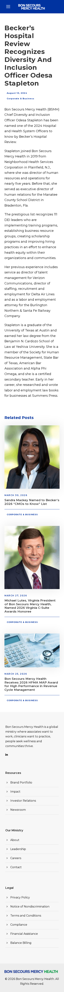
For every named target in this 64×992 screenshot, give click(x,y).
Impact (15, 791)
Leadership (18, 849)
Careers (15, 858)
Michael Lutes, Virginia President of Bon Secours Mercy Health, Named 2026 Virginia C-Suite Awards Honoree (29, 606)
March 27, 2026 (15, 595)
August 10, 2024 (17, 93)
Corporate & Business (20, 98)
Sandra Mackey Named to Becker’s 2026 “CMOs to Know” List (31, 501)
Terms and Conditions (25, 915)
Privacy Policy (20, 897)
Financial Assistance (24, 933)
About (14, 840)
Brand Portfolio (21, 782)
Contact (16, 867)
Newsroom (18, 809)
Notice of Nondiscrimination (29, 906)
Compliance (18, 924)
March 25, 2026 (15, 673)
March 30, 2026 (15, 495)
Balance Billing (20, 942)
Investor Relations (23, 800)
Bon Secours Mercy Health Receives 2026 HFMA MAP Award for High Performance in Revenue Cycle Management (31, 684)
